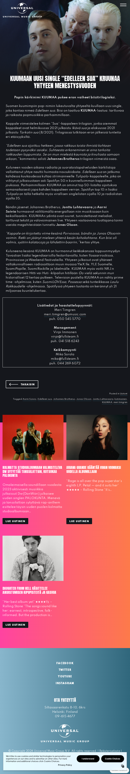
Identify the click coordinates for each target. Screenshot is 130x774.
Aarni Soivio (29, 399)
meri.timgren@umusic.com (65, 314)
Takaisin (29, 384)
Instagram (65, 683)
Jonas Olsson (83, 399)
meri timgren (120, 402)
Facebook (65, 663)
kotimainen (121, 399)
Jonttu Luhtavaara (103, 399)
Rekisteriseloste (109, 751)
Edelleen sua (45, 399)
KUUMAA (107, 402)
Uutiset (123, 394)
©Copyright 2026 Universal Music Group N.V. (39, 751)
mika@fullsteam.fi (65, 358)
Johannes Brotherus (64, 399)
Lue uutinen (15, 521)
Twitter (65, 670)
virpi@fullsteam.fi (65, 336)
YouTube (65, 676)
